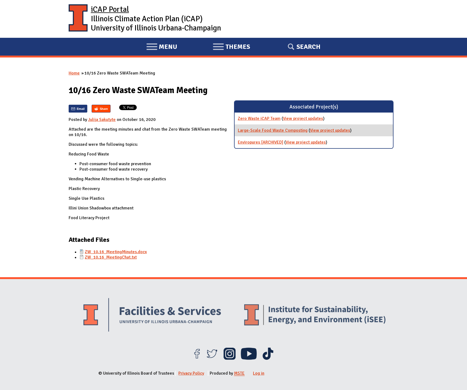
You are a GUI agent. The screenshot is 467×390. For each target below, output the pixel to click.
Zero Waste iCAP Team (259, 118)
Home (74, 73)
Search (308, 47)
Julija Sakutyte (102, 119)
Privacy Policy (191, 373)
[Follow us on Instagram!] (230, 358)
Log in (258, 373)
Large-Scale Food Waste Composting (273, 130)
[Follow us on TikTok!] (268, 358)
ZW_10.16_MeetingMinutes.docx (116, 252)
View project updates (303, 118)
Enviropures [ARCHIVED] (260, 142)
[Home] (78, 18)
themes (231, 47)
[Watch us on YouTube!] (249, 358)
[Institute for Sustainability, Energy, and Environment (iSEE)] (315, 315)
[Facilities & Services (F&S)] (152, 316)
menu (161, 47)
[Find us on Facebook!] (197, 358)
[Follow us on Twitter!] (212, 358)
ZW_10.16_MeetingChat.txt (111, 257)
